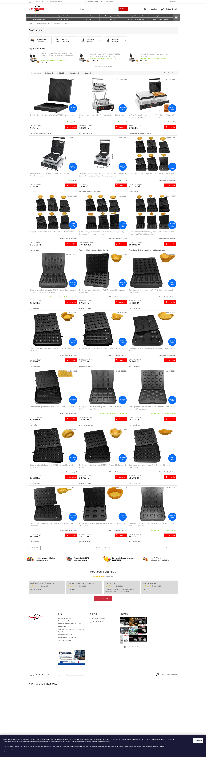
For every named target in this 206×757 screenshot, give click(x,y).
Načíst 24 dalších (103, 548)
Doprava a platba (110, 1)
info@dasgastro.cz (98, 618)
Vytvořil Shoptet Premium (169, 674)
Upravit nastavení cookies (75, 675)
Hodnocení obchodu (103, 571)
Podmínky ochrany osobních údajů (70, 624)
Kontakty (61, 632)
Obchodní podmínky (92, 1)
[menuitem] (38, 16)
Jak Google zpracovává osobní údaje (98, 746)
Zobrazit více (103, 599)
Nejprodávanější (74, 73)
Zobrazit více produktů (102, 67)
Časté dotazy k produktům (67, 637)
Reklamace (62, 626)
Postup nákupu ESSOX (65, 634)
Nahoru (35, 548)
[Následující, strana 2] (171, 548)
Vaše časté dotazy (64, 640)
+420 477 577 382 (98, 622)
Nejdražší (60, 73)
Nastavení (7, 752)
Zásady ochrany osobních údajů (76, 746)
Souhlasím (198, 740)
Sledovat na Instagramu (135, 647)
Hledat (123, 9)
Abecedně (87, 73)
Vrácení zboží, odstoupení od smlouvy (71, 629)
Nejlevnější (49, 73)
